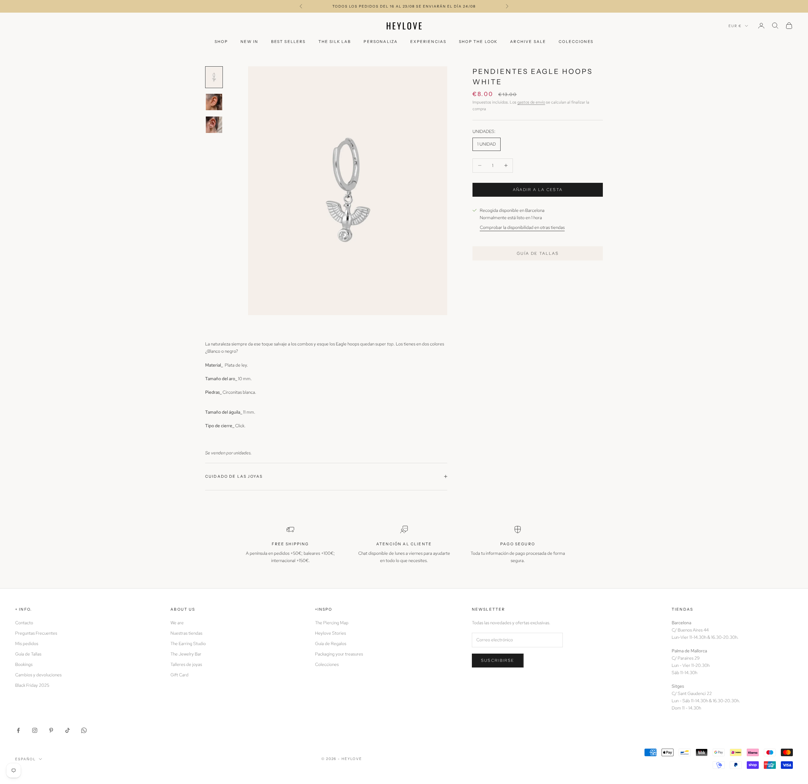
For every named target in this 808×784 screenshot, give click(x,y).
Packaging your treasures (339, 654)
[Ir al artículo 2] (214, 102)
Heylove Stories (330, 633)
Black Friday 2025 (32, 685)
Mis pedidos (26, 643)
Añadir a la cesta (538, 189)
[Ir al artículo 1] (214, 77)
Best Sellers (288, 41)
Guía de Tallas (28, 654)
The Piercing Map (331, 622)
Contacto (24, 622)
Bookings (24, 664)
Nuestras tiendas (186, 633)
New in (249, 41)
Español (25, 759)
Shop (221, 41)
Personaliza (381, 41)
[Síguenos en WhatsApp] (84, 730)
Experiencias (428, 41)
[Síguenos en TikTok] (67, 730)
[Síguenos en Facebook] (18, 730)
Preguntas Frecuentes (36, 633)
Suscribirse (497, 660)
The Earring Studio (188, 643)
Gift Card (179, 675)
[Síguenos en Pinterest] (51, 730)
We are (177, 622)
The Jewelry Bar (185, 654)
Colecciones (576, 41)
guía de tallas (538, 253)
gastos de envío (531, 102)
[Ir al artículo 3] (214, 125)
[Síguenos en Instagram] (35, 730)
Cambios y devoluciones (38, 675)
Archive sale (528, 41)
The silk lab (334, 41)
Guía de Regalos (330, 643)
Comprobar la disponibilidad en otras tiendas (522, 227)
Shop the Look (478, 41)
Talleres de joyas (186, 664)
